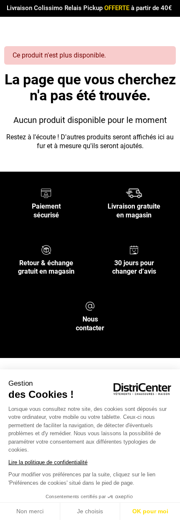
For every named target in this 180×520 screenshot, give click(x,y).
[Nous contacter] (90, 306)
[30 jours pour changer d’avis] (134, 249)
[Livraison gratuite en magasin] (134, 193)
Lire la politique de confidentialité (47, 462)
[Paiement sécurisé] (46, 193)
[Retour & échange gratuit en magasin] (46, 249)
